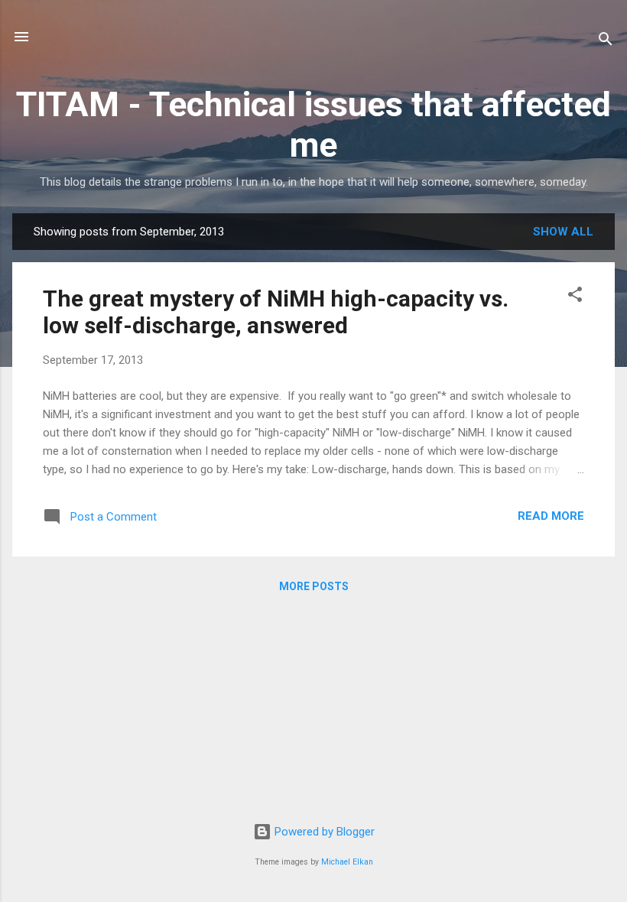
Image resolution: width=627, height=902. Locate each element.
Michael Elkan (347, 862)
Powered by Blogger (323, 832)
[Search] (605, 41)
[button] (575, 297)
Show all (563, 231)
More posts (314, 586)
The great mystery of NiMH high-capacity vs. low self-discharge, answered (275, 312)
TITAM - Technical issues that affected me (313, 124)
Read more (551, 516)
